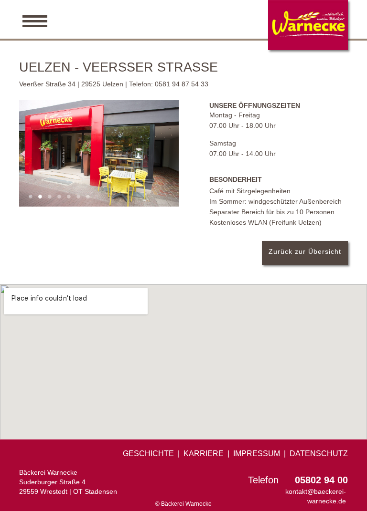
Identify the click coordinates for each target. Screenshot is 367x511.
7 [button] (88, 195)
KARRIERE (204, 453)
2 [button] (40, 195)
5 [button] (69, 195)
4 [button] (59, 195)
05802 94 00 (321, 480)
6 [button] (78, 195)
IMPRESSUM (256, 453)
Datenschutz (319, 453)
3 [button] (50, 195)
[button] (183, 19)
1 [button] (30, 195)
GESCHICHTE (148, 453)
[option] (99, 153)
